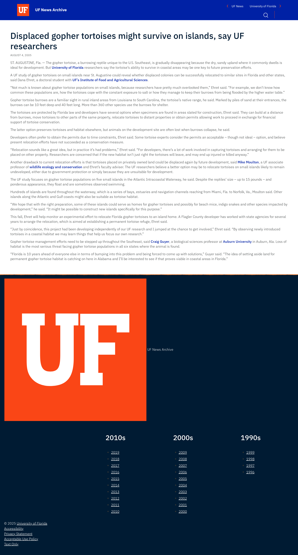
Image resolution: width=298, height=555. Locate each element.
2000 (183, 511)
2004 (183, 485)
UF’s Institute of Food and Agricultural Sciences (110, 80)
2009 (183, 452)
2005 (183, 478)
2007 (183, 465)
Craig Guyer (160, 241)
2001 (183, 505)
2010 (115, 511)
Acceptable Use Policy (21, 539)
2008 (183, 459)
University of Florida (263, 6)
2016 (115, 472)
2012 (115, 498)
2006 (183, 472)
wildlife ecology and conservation (55, 167)
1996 (250, 472)
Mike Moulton (248, 162)
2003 (183, 491)
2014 (115, 485)
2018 (115, 459)
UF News (237, 6)
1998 (250, 459)
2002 (183, 498)
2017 (115, 465)
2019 (115, 452)
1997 (250, 465)
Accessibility (13, 528)
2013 (115, 491)
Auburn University (237, 241)
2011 (115, 505)
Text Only (11, 544)
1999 (250, 452)
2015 (115, 478)
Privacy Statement (18, 533)
